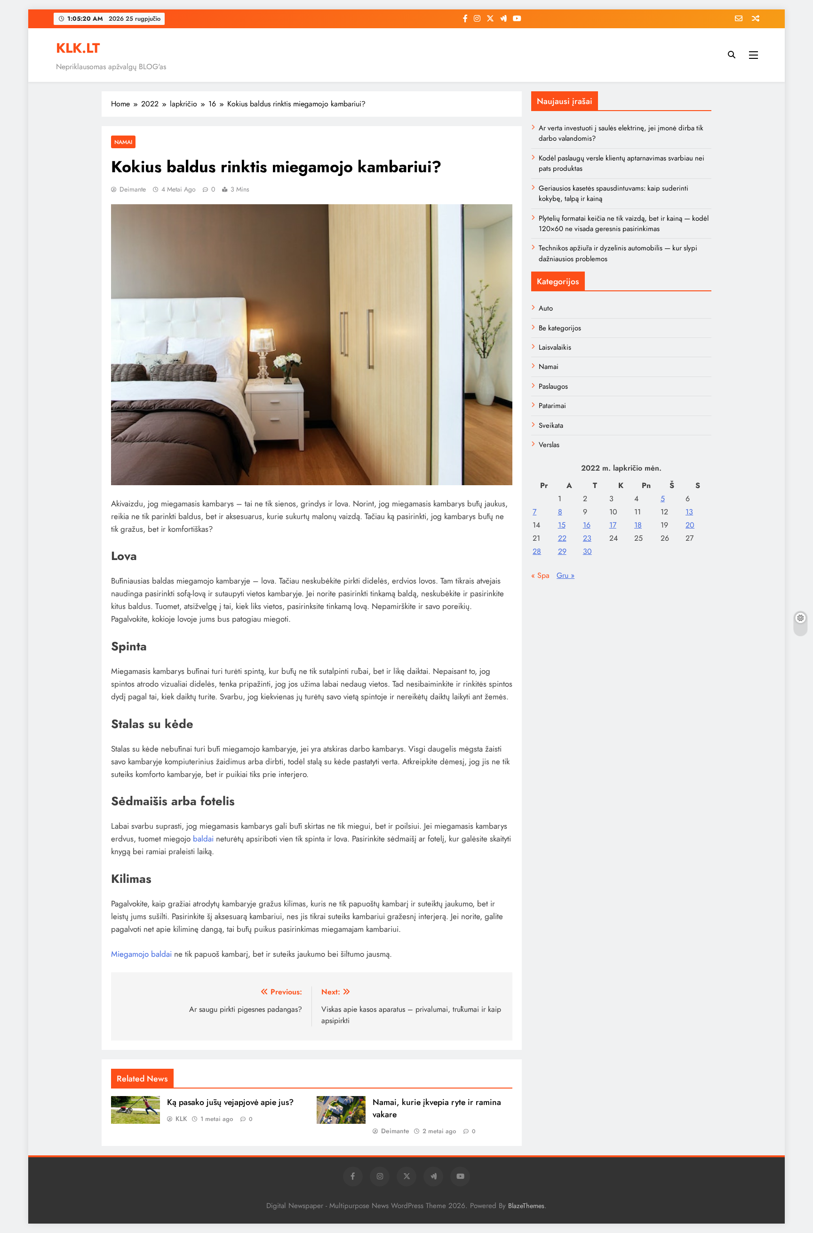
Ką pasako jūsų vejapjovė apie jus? (230, 1102)
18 (638, 525)
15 (562, 525)
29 (562, 551)
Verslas (549, 445)
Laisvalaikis (555, 347)
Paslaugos (553, 386)
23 (587, 538)
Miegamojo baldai (141, 954)
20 (689, 525)
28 (537, 551)
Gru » (565, 575)
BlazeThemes (526, 1205)
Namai (123, 142)
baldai (203, 838)
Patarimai (552, 405)
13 (689, 511)
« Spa (540, 575)
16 (586, 525)
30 (587, 551)
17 (612, 525)
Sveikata (551, 425)
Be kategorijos (560, 328)
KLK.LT (78, 48)
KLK (181, 1118)
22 (562, 538)
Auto (546, 308)
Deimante (133, 189)
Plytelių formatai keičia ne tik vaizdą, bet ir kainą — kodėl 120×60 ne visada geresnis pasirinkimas (624, 223)
